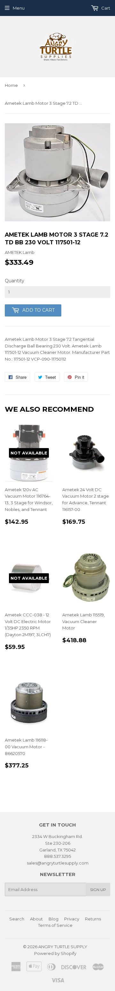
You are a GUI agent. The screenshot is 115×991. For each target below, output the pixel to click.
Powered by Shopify (55, 953)
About (36, 918)
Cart (105, 8)
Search (16, 918)
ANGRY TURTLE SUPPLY (62, 946)
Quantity (14, 281)
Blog (53, 918)
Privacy (71, 918)
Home (11, 85)
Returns (93, 918)
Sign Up (98, 889)
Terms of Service (55, 925)
